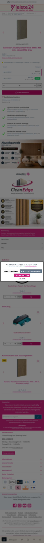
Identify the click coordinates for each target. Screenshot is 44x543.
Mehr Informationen (31, 266)
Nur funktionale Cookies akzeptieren (31, 271)
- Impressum (22, 278)
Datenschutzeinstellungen (11, 271)
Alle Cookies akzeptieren (22, 275)
